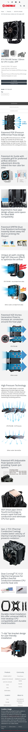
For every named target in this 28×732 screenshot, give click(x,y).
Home (2, 11)
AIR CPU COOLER (18, 11)
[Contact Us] (16, 2)
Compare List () (14, 83)
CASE (7, 685)
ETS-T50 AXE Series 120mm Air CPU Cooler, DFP (12, 14)
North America (7, 705)
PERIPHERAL (7, 690)
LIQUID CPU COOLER (7, 679)
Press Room (20, 676)
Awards (20, 684)
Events (20, 686)
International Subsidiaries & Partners (20, 701)
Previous (3, 53)
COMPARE (14, 81)
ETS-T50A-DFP (5, 94)
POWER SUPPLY (7, 676)
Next (24, 53)
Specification (14, 107)
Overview (14, 103)
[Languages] (8, 2)
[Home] (8, 5)
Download (14, 111)
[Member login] (19, 2)
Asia (7, 699)
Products (9, 11)
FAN (7, 687)
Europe (7, 702)
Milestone (20, 706)
